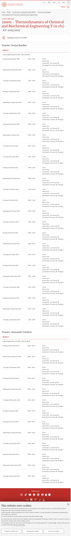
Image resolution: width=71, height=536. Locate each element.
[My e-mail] (64, 2)
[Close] (68, 504)
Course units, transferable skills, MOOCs (24, 12)
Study (8, 12)
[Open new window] (21, 494)
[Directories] (49, 2)
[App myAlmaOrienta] (35, 499)
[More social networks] (49, 494)
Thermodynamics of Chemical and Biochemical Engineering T (20, 15)
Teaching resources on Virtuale (17, 38)
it (68, 2)
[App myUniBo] (31, 499)
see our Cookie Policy (19, 525)
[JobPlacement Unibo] (40, 499)
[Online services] (54, 2)
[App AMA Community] (44, 499)
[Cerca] (44, 2)
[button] (47, 6)
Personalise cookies (33, 531)
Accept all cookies (53, 531)
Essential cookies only (11, 531)
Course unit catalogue (44, 12)
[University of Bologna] (12, 4)
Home (3, 12)
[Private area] (59, 2)
